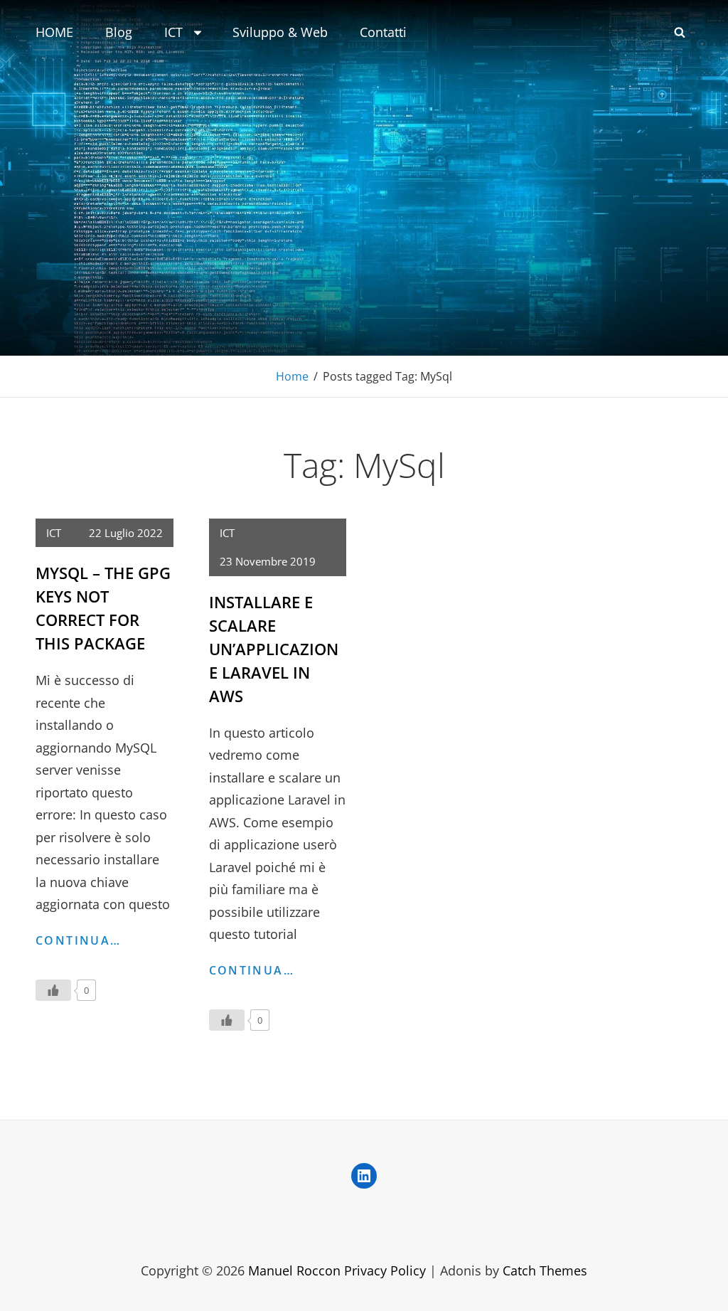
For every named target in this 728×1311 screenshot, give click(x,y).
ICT (173, 32)
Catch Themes (545, 1270)
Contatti (383, 32)
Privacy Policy (385, 1270)
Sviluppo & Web (280, 32)
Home (292, 376)
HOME (54, 32)
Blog (118, 32)
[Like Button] (53, 990)
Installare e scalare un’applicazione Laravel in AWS (273, 648)
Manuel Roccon (294, 1270)
